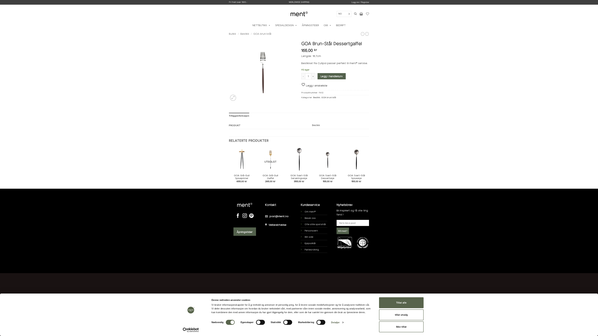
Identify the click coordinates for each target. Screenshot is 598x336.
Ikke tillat (401, 326)
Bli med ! (342, 230)
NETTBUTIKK (259, 25)
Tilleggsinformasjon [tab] (239, 116)
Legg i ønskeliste (316, 85)
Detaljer (335, 322)
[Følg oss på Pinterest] (251, 216)
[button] (360, 2)
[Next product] (362, 34)
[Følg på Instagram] (244, 216)
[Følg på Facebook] (238, 216)
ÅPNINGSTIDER (310, 25)
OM (326, 25)
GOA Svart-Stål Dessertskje (327, 177)
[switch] (260, 322)
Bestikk (244, 33)
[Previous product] (367, 34)
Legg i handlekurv (332, 76)
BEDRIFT (341, 25)
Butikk (232, 33)
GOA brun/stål (262, 33)
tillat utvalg (401, 314)
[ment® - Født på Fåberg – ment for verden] (299, 13)
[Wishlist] (367, 13)
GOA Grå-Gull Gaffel (270, 177)
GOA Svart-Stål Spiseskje (356, 177)
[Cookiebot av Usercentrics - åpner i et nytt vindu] (190, 330)
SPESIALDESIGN (284, 25)
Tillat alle (401, 302)
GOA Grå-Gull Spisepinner (241, 177)
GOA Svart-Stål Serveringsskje (299, 177)
